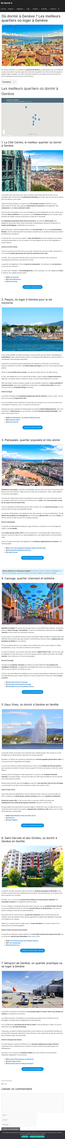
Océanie (44, 9)
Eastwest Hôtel (14, 420)
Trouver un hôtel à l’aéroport (32, 1069)
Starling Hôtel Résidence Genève (19, 550)
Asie (28, 9)
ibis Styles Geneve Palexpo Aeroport (20, 1063)
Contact (53, 9)
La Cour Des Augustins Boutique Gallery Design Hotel (27, 548)
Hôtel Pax (11, 818)
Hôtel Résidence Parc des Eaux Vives (23, 815)
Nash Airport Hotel (14, 1061)
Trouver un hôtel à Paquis (32, 427)
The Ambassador (15, 943)
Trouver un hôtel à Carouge (32, 692)
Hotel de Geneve (14, 945)
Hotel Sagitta (12, 820)
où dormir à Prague (49, 573)
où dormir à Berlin (36, 573)
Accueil (3, 9)
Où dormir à (6, 3)
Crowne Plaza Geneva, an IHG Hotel (21, 1059)
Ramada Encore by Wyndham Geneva (21, 686)
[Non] (63, 1135)
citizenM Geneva (15, 279)
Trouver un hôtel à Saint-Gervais (32, 950)
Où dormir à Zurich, (37, 571)
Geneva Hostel (13, 422)
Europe (35, 9)
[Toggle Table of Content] (14, 81)
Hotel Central (12, 281)
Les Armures (14, 277)
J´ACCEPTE (25, 1136)
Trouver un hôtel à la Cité (32, 287)
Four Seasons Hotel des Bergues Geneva (24, 941)
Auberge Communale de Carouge (19, 684)
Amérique (20, 9)
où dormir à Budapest (52, 571)
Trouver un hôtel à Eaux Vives (32, 825)
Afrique (10, 9)
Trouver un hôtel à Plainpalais (32, 558)
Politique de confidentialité (37, 1136)
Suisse (5, 1084)
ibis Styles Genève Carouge (17, 682)
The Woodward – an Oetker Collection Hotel (25, 417)
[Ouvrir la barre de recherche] (58, 9)
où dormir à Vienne (23, 573)
